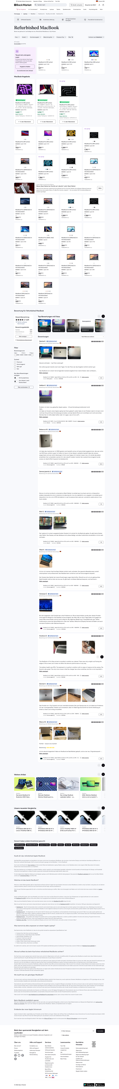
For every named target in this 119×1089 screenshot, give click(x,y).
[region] (59, 102)
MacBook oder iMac (21, 920)
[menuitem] (43, 9)
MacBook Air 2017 (64, 904)
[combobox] (17, 37)
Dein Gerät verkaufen (50, 1054)
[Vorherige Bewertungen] (99, 765)
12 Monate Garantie (50, 1050)
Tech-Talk (62, 1046)
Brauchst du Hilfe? (90, 5)
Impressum (79, 1069)
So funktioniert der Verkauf (25, 70)
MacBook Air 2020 (50, 14)
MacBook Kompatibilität (88, 945)
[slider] (15, 355)
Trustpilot (16, 1052)
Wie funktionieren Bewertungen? (24, 340)
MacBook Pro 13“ (20, 912)
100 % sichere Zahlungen (51, 1073)
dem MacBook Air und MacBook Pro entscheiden (41, 994)
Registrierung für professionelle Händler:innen (49, 1065)
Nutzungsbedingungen (82, 1048)
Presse (16, 1048)
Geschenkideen (64, 1056)
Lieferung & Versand (35, 1050)
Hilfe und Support (34, 1048)
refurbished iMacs (24, 875)
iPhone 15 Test (48, 1018)
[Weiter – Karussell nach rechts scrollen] (103, 316)
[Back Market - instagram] (15, 1055)
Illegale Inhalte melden (81, 1071)
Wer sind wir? (17, 1046)
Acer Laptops (31, 865)
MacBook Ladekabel (83, 874)
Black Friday (63, 1059)
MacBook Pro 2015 (21, 898)
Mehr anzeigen (43, 373)
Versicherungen (49, 1052)
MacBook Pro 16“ (20, 916)
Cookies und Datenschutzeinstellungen (82, 1059)
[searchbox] (51, 4)
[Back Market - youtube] (19, 1055)
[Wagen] (103, 5)
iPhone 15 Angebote (72, 1018)
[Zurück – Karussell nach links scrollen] (99, 316)
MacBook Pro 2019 (58, 901)
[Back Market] (22, 5)
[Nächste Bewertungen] (103, 765)
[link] (100, 188)
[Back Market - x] (15, 1059)
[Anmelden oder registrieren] (99, 5)
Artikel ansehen (85, 377)
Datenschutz (79, 1062)
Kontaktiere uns (34, 1046)
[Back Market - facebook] (22, 1055)
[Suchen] (35, 5)
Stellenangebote (18, 1050)
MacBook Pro (59, 14)
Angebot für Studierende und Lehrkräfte (49, 1058)
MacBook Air (41, 14)
